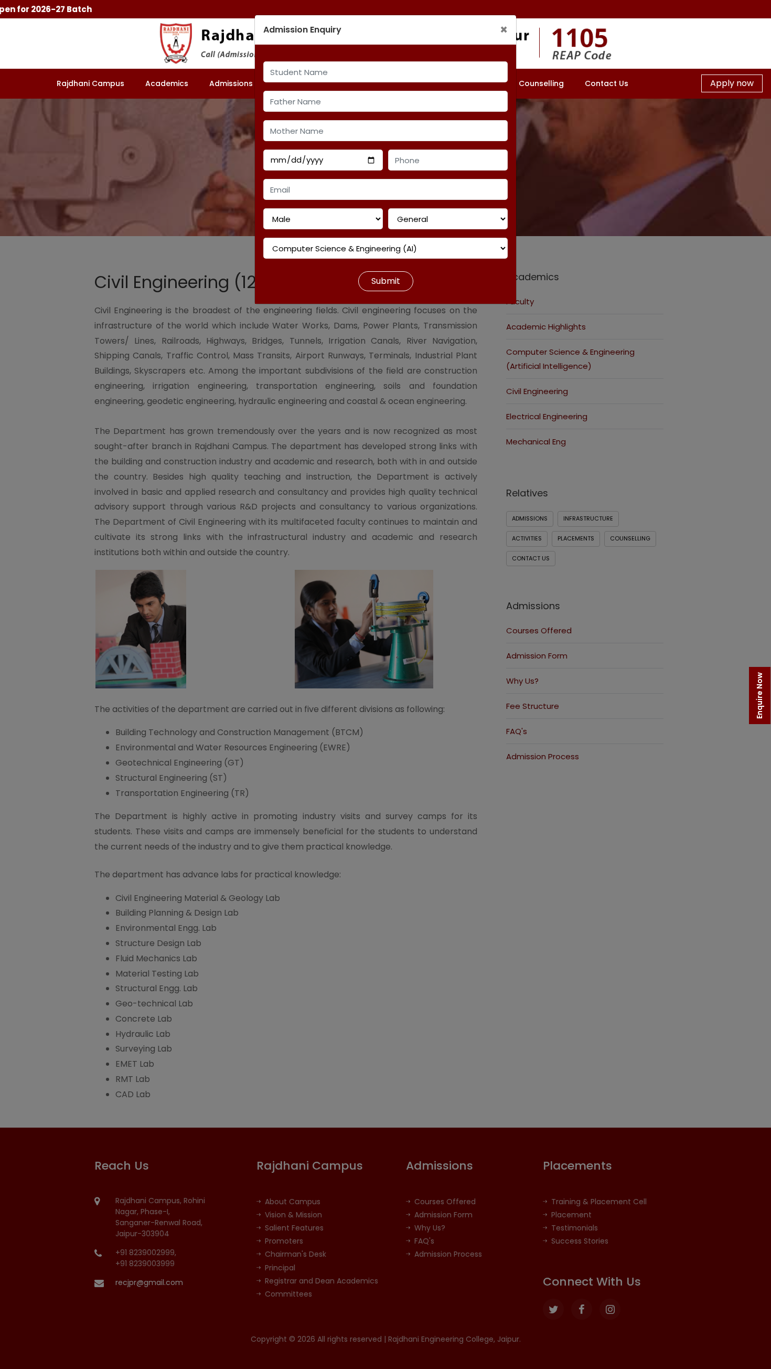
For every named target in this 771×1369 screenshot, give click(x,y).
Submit (385, 281)
